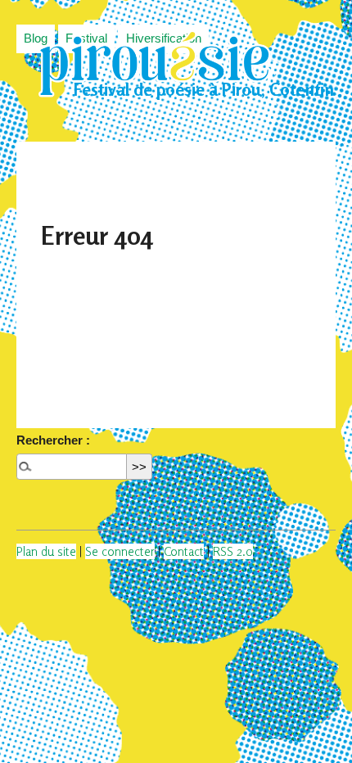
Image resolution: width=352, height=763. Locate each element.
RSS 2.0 (233, 551)
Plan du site (46, 551)
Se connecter (120, 551)
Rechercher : (53, 440)
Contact (184, 551)
